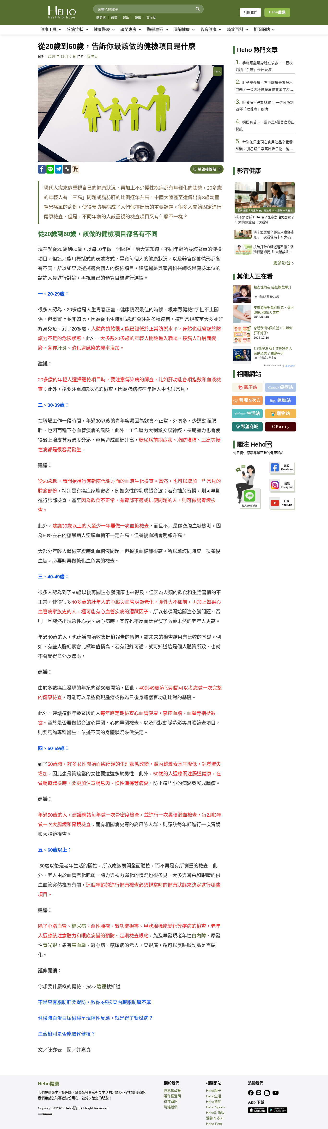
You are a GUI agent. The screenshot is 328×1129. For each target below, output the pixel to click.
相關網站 (262, 29)
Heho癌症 (213, 1102)
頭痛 (138, 17)
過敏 (126, 17)
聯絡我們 (170, 1107)
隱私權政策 (172, 1091)
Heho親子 (213, 1091)
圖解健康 (182, 29)
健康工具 (48, 29)
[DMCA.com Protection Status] (45, 1114)
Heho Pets (214, 1124)
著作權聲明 (172, 1096)
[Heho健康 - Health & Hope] (62, 12)
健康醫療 (102, 29)
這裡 (101, 986)
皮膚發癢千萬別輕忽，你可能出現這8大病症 (274, 310)
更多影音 (282, 263)
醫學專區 (155, 29)
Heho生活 (213, 1096)
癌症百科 (235, 29)
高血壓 (151, 17)
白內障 (199, 935)
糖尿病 (101, 17)
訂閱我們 (250, 12)
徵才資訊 (170, 1102)
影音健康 (208, 29)
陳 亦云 (92, 56)
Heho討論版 (215, 1113)
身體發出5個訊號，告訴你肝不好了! (273, 330)
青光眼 (50, 945)
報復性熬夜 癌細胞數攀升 (273, 287)
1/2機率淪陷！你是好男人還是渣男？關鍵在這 (273, 350)
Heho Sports (215, 1107)
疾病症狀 (75, 29)
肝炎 (62, 348)
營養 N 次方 (215, 1118)
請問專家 (128, 29)
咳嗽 (114, 17)
